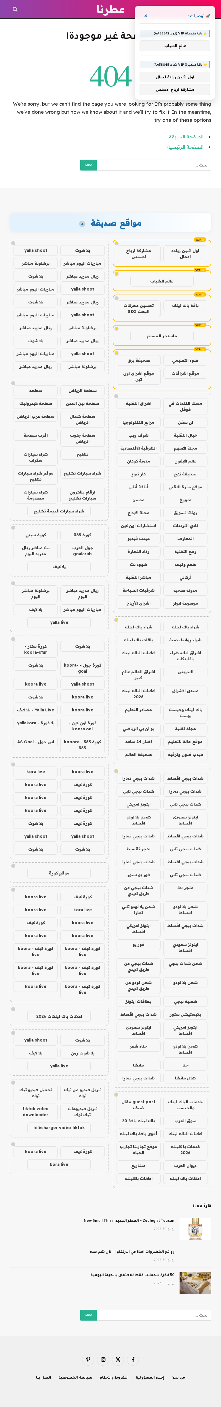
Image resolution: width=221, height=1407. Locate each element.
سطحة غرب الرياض (35, 416)
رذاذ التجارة (138, 551)
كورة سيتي (35, 534)
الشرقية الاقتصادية (138, 448)
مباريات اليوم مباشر (82, 263)
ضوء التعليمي (185, 360)
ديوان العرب (185, 1165)
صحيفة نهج (185, 474)
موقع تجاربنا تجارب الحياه (138, 1149)
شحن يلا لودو (185, 982)
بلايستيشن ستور (185, 1014)
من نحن (178, 1378)
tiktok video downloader (36, 1111)
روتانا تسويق (185, 512)
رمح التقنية (185, 551)
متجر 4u (185, 887)
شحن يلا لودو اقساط (138, 820)
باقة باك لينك (185, 305)
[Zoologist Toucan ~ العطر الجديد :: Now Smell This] (195, 1229)
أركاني (185, 577)
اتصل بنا (43, 1378)
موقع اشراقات (185, 373)
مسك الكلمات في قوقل (185, 406)
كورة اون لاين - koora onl (82, 725)
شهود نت (138, 564)
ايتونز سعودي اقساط (185, 820)
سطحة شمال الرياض (82, 419)
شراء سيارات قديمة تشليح (59, 511)
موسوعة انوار (185, 603)
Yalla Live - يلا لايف (35, 710)
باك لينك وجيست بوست (185, 712)
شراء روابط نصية (185, 639)
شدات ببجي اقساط (185, 778)
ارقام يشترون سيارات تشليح (82, 495)
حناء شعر (138, 1046)
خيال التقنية (185, 435)
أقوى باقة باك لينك (138, 1133)
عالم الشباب (162, 281)
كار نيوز (139, 474)
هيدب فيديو (138, 538)
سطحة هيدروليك (35, 403)
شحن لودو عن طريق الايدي (138, 985)
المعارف (185, 538)
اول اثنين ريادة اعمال (185, 253)
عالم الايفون (185, 461)
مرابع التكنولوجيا (138, 422)
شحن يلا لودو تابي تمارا (138, 909)
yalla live (59, 622)
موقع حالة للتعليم (185, 741)
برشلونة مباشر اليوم (35, 593)
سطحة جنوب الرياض (82, 438)
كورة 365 (82, 534)
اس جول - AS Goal (35, 741)
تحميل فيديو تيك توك (35, 1092)
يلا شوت (82, 250)
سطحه (35, 390)
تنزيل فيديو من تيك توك (82, 1092)
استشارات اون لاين (138, 525)
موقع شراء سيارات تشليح (36, 476)
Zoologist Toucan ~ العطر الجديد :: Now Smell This (129, 1221)
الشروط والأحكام (114, 1378)
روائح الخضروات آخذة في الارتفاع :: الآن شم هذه (132, 1252)
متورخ (185, 499)
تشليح (82, 454)
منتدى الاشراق (185, 690)
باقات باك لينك (138, 639)
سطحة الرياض (82, 390)
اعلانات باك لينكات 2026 (59, 1016)
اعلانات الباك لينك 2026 (138, 693)
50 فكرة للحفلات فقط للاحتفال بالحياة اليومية (132, 1276)
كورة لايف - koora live (82, 951)
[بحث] (16, 9)
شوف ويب (138, 435)
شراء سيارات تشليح (82, 473)
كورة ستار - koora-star (35, 649)
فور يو (138, 944)
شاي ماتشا (185, 1078)
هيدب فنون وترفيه (185, 754)
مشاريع (138, 1165)
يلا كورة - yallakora (35, 722)
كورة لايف (82, 784)
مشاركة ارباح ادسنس (138, 253)
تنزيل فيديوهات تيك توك (82, 1111)
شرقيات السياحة (139, 590)
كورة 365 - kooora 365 (82, 744)
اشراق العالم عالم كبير (138, 674)
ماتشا (138, 1065)
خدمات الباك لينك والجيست (185, 1104)
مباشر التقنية (138, 577)
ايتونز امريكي (138, 804)
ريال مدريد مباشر (82, 276)
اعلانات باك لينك (185, 1178)
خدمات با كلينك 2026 (185, 1149)
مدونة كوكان (138, 461)
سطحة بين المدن (82, 403)
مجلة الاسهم (185, 448)
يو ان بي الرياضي (138, 728)
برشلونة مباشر (35, 263)
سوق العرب (185, 1120)
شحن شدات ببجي (185, 963)
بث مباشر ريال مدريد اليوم (35, 550)
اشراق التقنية (138, 403)
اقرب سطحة (36, 435)
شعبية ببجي (185, 1001)
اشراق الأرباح (138, 603)
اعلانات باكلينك (139, 1178)
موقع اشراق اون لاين (138, 376)
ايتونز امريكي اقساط (138, 928)
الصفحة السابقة (186, 136)
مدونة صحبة (185, 590)
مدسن (138, 499)
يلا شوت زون (82, 1053)
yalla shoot (35, 250)
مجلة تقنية (185, 728)
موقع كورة (59, 873)
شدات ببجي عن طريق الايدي (138, 890)
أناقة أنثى (138, 486)
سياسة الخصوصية (75, 1378)
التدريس (185, 671)
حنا (185, 1065)
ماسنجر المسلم (162, 335)
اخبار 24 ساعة (138, 741)
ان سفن (185, 422)
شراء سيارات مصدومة (36, 495)
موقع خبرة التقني (185, 486)
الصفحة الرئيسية (185, 147)
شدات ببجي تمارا (138, 778)
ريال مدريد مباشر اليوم (82, 593)
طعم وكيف (185, 564)
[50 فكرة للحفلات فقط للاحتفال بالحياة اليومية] (195, 1283)
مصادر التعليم (138, 709)
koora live (35, 684)
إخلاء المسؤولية (150, 1378)
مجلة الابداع (138, 512)
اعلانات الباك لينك (138, 652)
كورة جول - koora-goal (82, 668)
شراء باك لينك (185, 627)
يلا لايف (59, 566)
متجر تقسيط (138, 848)
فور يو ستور (138, 874)
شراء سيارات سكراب (36, 457)
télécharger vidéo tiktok (59, 1127)
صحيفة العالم (138, 754)
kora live (35, 771)
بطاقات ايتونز (138, 1001)
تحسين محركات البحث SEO (138, 308)
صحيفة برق (138, 360)
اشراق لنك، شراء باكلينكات (185, 655)
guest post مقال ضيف (138, 1104)
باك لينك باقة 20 (138, 1120)
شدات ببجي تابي (138, 791)
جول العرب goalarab (82, 550)
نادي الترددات (185, 525)
